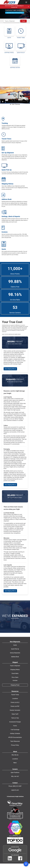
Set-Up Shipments (15, 653)
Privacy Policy (15, 745)
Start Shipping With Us (10, 368)
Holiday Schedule (15, 733)
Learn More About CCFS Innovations (14, 12)
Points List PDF (15, 706)
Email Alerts (15, 673)
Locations (15, 698)
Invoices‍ (15, 680)
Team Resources (15, 741)
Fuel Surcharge (15, 729)
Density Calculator (15, 710)
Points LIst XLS (15, 702)
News (15, 762)
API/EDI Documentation (15, 737)
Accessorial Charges (15, 722)
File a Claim (15, 677)
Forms (15, 725)
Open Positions (15, 772)
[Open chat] (26, 864)
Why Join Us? (15, 776)
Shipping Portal (15, 685)
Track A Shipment (15, 665)
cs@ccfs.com (15, 790)
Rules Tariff (15, 714)
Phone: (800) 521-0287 (15, 786)
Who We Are (15, 755)
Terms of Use (15, 718)
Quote (15, 645)
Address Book (15, 656)
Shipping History (15, 669)
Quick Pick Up (15, 649)
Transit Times (15, 694)
